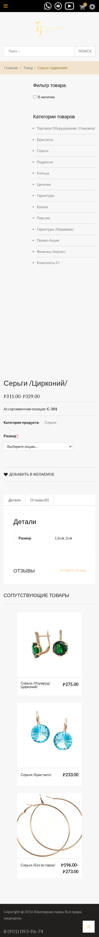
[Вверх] (89, 927)
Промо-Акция (48, 240)
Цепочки (44, 184)
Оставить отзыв (73, 570)
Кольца (43, 173)
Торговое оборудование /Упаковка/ (66, 128)
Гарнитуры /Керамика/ (55, 229)
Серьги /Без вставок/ (38, 865)
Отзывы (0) (39, 500)
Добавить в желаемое (31, 474)
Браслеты (45, 139)
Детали (14, 500)
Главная (11, 68)
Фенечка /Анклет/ (51, 251)
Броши (42, 207)
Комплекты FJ (48, 262)
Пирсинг (43, 218)
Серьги (42, 150)
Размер (11, 436)
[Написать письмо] (59, 5)
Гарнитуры (45, 195)
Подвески (45, 162)
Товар (28, 68)
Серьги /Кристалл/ (36, 775)
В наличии (46, 97)
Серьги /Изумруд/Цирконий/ (35, 685)
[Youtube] (70, 5)
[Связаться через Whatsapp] (46, 5)
